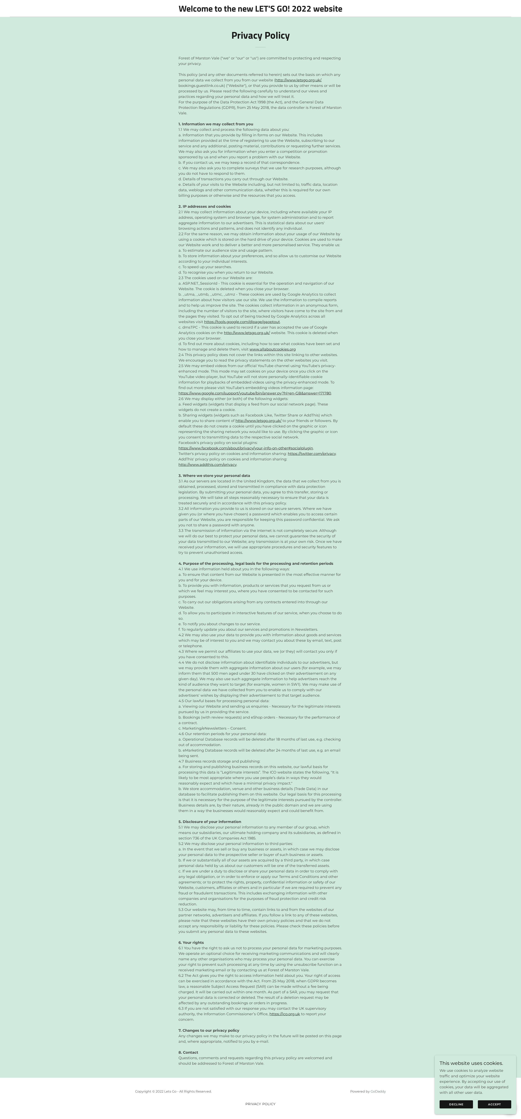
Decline (456, 1104)
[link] (260, 10)
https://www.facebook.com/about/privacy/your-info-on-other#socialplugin (245, 448)
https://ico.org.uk (284, 1014)
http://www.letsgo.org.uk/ (247, 333)
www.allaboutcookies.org (273, 349)
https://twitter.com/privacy (312, 453)
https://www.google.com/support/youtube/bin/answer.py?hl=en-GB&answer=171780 (254, 393)
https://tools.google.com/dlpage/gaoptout (242, 322)
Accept (494, 1104)
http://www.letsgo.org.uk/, (298, 80)
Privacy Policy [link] (260, 1104)
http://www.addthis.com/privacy (207, 464)
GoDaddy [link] (378, 1091)
